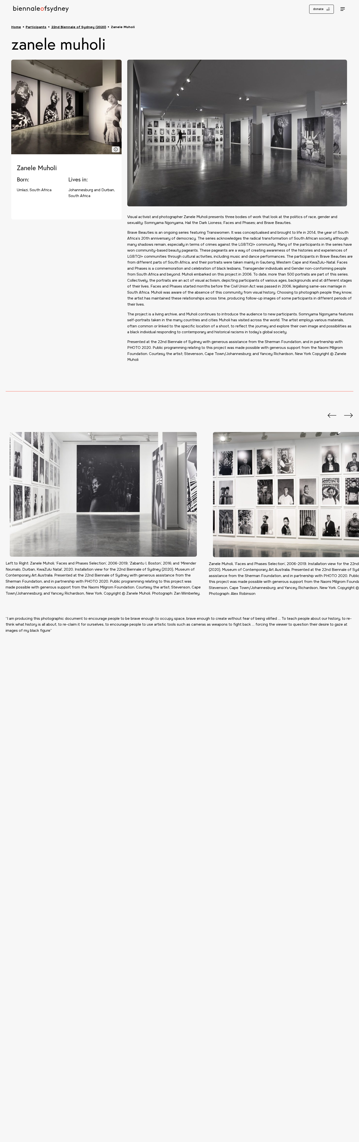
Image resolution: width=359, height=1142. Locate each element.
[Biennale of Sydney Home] (41, 9)
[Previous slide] (329, 415)
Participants (36, 27)
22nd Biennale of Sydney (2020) (78, 27)
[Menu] (342, 9)
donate (318, 9)
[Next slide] (346, 415)
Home (16, 27)
